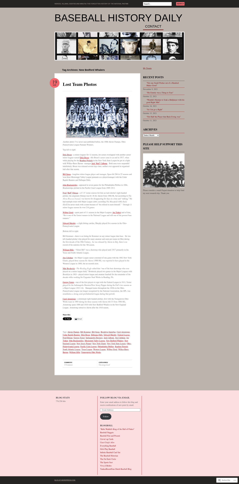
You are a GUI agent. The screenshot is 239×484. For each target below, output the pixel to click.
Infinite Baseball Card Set (110, 452)
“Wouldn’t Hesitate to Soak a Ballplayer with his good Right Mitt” (165, 101)
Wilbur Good (68, 212)
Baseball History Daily (118, 17)
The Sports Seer (106, 462)
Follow (106, 416)
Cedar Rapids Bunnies (71, 334)
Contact (153, 26)
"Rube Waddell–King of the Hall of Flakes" (117, 429)
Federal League (124, 334)
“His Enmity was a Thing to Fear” (159, 92)
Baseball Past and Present (110, 435)
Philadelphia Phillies (106, 346)
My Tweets (147, 68)
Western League (99, 349)
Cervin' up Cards (106, 439)
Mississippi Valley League (95, 340)
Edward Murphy (69, 223)
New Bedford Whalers (114, 340)
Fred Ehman (67, 337)
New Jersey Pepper (84, 343)
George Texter (68, 282)
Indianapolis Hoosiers (94, 337)
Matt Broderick (69, 268)
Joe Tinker (117, 212)
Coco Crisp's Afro (107, 442)
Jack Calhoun (109, 337)
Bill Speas (67, 174)
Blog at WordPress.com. (65, 480)
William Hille (68, 249)
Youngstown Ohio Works (91, 352)
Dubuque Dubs (97, 334)
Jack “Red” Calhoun (99, 163)
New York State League (116, 343)
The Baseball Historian (109, 455)
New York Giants (99, 343)
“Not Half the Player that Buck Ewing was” (163, 116)
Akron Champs (73, 332)
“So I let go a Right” (154, 109)
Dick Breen (67, 154)
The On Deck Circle (108, 459)
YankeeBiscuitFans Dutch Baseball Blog (115, 469)
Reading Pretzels (86, 160)
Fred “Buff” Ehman (70, 193)
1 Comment (68, 365)
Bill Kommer (85, 332)
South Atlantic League (71, 349)
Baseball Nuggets (107, 432)
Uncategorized (104, 365)
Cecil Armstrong (69, 298)
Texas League (86, 349)
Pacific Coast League (88, 346)
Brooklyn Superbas (108, 332)
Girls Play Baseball (107, 449)
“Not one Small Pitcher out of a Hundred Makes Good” (162, 84)
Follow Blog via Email (115, 397)
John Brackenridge (70, 185)
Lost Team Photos (80, 84)
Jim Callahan (68, 257)
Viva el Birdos (105, 465)
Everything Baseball (108, 445)
